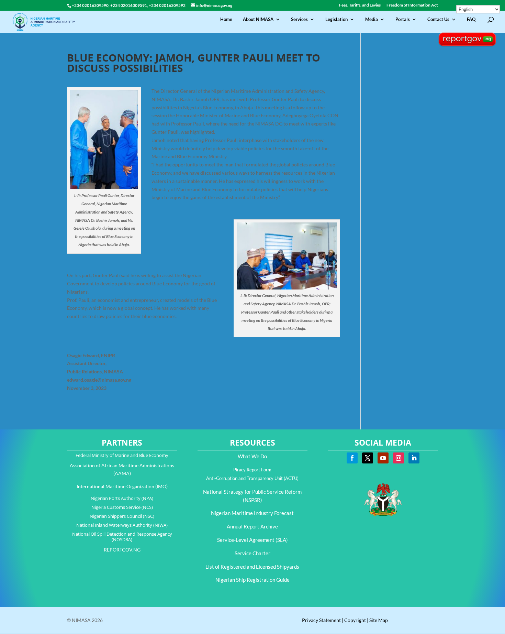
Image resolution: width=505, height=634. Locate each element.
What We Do (252, 456)
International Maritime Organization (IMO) (122, 486)
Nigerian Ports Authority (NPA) (122, 498)
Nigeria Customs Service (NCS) (122, 507)
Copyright (355, 620)
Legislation (336, 19)
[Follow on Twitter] (367, 457)
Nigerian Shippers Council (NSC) (122, 516)
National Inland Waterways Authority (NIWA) (122, 525)
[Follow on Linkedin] (413, 457)
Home (226, 19)
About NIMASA (258, 19)
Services (299, 19)
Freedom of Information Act (412, 5)
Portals (402, 19)
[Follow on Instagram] (398, 457)
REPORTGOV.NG (122, 550)
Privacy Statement (321, 620)
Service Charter (252, 553)
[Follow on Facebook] (352, 457)
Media (371, 19)
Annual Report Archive (252, 526)
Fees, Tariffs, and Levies (360, 5)
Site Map (378, 620)
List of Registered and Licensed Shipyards (252, 567)
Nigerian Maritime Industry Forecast (252, 513)
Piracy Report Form (252, 469)
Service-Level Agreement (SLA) (252, 540)
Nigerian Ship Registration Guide (252, 580)
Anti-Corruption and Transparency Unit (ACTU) (252, 478)
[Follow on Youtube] (383, 457)
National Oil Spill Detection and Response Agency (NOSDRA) (122, 537)
